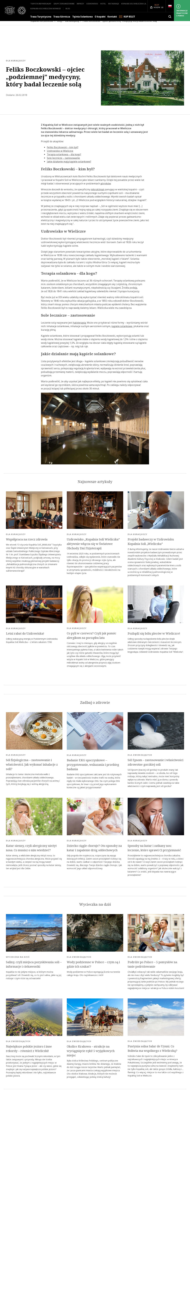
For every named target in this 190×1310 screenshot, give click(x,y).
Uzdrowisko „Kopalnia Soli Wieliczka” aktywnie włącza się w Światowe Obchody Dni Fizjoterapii (93, 544)
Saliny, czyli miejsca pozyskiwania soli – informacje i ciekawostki (34, 964)
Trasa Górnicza (61, 16)
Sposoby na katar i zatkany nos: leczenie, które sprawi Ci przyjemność (154, 848)
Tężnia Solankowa (82, 16)
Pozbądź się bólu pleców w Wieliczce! (154, 633)
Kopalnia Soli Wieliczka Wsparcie (45, 8)
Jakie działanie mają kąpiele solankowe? (69, 161)
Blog (68, 8)
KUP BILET (129, 16)
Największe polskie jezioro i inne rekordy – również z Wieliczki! (29, 1048)
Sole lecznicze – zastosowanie (63, 158)
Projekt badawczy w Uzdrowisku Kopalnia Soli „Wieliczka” (151, 541)
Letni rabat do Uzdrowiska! (25, 633)
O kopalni (100, 16)
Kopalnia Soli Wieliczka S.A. (133, 3)
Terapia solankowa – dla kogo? (64, 154)
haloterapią (79, 322)
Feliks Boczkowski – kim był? (62, 147)
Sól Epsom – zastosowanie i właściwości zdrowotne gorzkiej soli (155, 762)
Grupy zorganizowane (64, 3)
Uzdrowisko (92, 3)
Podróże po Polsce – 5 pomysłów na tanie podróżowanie (152, 964)
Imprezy (80, 3)
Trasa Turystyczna (40, 16)
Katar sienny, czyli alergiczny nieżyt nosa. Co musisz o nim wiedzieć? (31, 848)
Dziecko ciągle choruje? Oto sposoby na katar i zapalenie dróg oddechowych (94, 848)
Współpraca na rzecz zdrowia (27, 539)
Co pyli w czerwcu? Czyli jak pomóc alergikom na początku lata (91, 635)
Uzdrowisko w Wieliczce (60, 151)
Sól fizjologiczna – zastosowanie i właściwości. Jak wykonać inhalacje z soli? (32, 764)
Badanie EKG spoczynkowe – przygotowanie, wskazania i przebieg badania (93, 764)
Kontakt (112, 16)
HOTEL (103, 3)
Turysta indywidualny (40, 3)
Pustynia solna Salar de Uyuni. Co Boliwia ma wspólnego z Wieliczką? (152, 1048)
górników (105, 183)
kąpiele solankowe (121, 326)
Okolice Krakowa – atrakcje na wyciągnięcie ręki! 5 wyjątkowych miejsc (91, 1051)
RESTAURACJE (113, 3)
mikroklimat (97, 189)
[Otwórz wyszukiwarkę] (170, 16)
